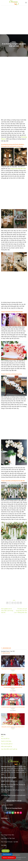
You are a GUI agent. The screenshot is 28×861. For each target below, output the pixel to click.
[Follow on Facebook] (7, 813)
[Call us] (12, 813)
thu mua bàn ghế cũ (6, 743)
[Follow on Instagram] (10, 813)
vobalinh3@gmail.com (11, 781)
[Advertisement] (14, 20)
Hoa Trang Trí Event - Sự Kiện (9, 842)
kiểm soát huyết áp (6, 746)
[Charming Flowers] (14, 2)
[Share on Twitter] (12, 603)
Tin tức (14, 41)
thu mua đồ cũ (5, 738)
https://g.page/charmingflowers (17, 795)
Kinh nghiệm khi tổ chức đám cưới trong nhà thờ (7, 610)
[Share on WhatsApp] (7, 603)
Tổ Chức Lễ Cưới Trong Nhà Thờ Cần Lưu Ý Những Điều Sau (20, 610)
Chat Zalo (5, 851)
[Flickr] (20, 813)
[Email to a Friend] (15, 603)
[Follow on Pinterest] (15, 813)
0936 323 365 (12, 777)
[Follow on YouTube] (18, 813)
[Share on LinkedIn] (20, 603)
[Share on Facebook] (10, 603)
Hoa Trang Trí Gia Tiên (7, 835)
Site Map (3, 845)
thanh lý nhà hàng (6, 741)
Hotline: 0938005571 (9, 857)
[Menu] (26, 2)
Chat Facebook (7, 854)
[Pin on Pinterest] (18, 603)
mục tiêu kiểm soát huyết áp (9, 749)
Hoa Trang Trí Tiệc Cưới (8, 838)
